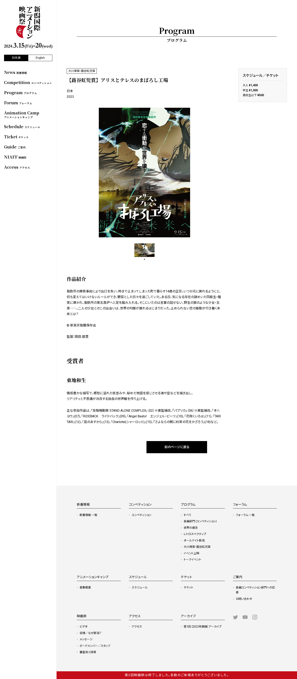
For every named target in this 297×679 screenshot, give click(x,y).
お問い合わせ (244, 598)
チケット (188, 587)
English (40, 57)
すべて (188, 515)
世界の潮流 (191, 527)
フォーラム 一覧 (245, 515)
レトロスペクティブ (195, 534)
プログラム (188, 504)
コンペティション (141, 515)
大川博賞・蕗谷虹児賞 (197, 546)
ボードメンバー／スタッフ (95, 645)
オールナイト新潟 (194, 540)
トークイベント (192, 559)
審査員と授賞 (88, 652)
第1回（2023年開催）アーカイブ (202, 626)
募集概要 (85, 587)
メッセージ (86, 639)
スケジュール (139, 587)
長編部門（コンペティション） (200, 521)
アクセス (137, 626)
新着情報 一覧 (88, 515)
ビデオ (83, 626)
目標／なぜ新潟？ (90, 633)
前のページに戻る (176, 447)
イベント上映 (191, 553)
